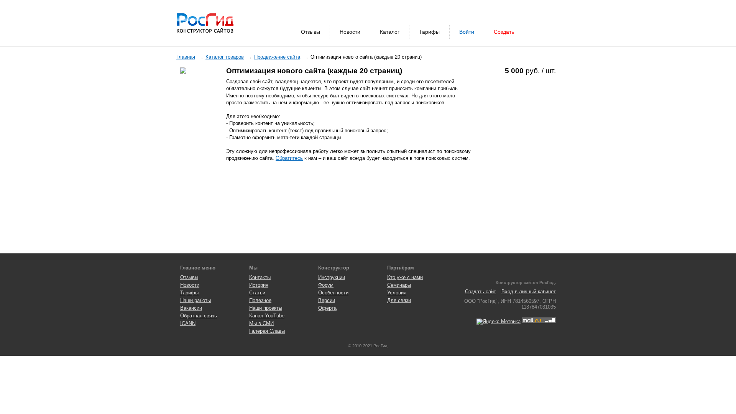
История (258, 285)
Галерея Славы (267, 331)
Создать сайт (480, 291)
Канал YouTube (266, 316)
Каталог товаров (224, 57)
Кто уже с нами (405, 277)
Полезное (260, 300)
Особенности (333, 293)
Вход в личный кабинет (528, 291)
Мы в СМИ (261, 323)
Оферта (327, 308)
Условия (396, 293)
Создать (504, 32)
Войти (466, 32)
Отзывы (310, 32)
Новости (350, 32)
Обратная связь (198, 316)
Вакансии (191, 308)
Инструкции (331, 277)
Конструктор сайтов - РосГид (205, 23)
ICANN (188, 323)
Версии (326, 300)
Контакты (260, 277)
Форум (326, 285)
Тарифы (429, 32)
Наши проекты (265, 308)
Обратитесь (289, 158)
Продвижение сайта (277, 57)
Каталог (389, 32)
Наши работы (195, 300)
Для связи (399, 300)
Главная (185, 57)
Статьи (257, 293)
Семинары (399, 285)
